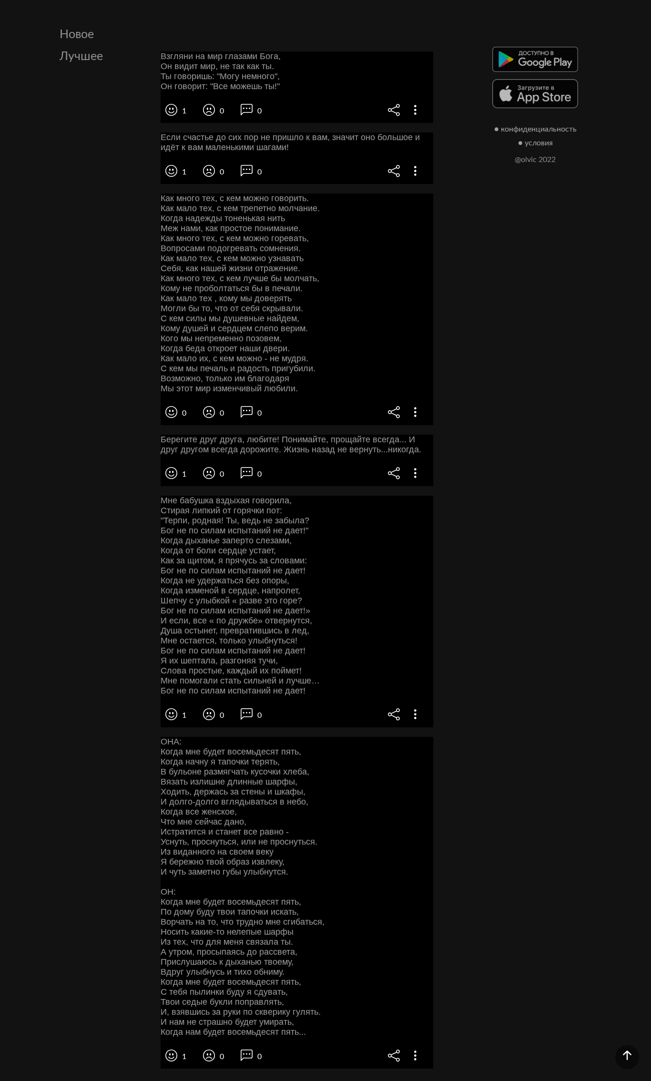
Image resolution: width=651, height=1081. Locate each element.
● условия (535, 143)
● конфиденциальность (535, 129)
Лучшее (81, 56)
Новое (77, 35)
